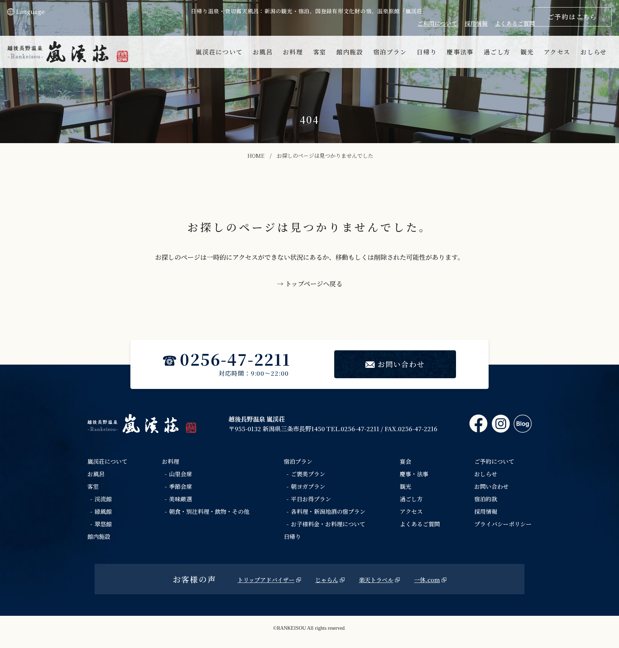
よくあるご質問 (515, 23)
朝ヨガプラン (308, 486)
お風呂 (263, 51)
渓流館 (103, 499)
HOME (255, 155)
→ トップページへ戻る (309, 283)
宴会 (405, 461)
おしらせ (593, 51)
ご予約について (494, 461)
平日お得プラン (311, 499)
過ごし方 (497, 51)
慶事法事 (460, 51)
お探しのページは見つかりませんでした (325, 155)
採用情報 (476, 23)
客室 (319, 51)
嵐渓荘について (219, 51)
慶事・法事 (414, 474)
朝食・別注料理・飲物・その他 (209, 511)
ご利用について (437, 23)
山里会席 (180, 474)
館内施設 (349, 51)
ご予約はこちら (573, 16)
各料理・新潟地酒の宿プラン (328, 511)
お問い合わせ (401, 364)
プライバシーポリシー (503, 524)
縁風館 (103, 511)
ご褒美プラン (308, 474)
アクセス (557, 51)
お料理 (293, 51)
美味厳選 (180, 499)
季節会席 (180, 486)
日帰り (427, 51)
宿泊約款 (485, 499)
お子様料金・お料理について (328, 524)
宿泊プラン (390, 51)
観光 (527, 51)
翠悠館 (103, 524)
